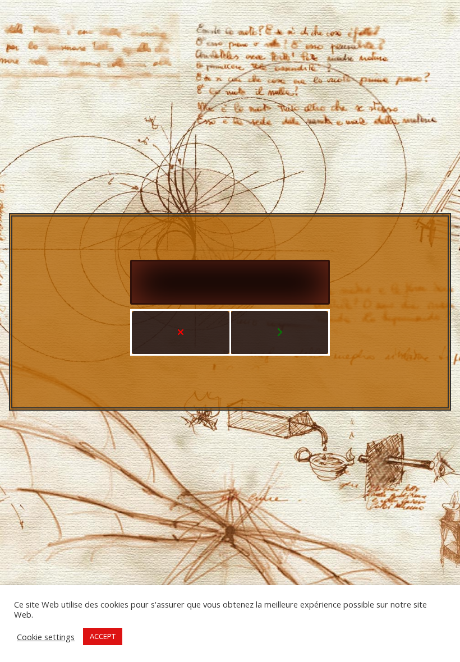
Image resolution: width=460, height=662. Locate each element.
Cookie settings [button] (46, 637)
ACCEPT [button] (103, 636)
